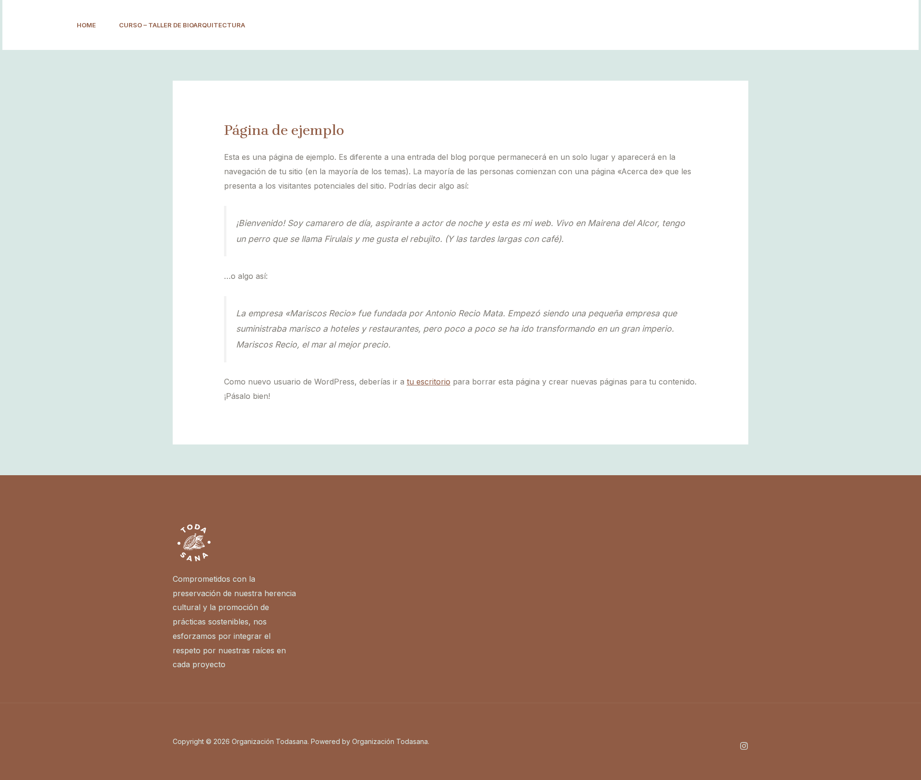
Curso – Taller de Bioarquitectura (182, 25)
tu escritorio (428, 381)
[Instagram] (807, 25)
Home (86, 25)
